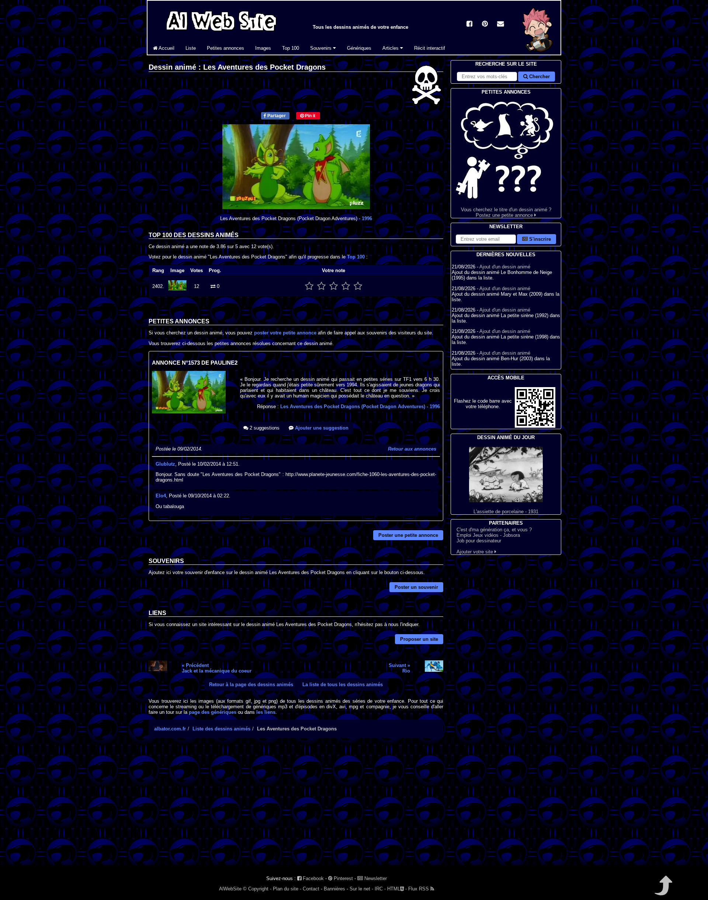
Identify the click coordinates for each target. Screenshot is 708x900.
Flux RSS (419, 889)
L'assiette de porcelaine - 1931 (505, 511)
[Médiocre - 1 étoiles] (309, 286)
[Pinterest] (484, 24)
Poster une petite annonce (408, 535)
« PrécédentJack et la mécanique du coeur (216, 668)
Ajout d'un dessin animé (504, 267)
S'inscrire (539, 239)
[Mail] (500, 24)
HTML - (397, 889)
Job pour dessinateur (479, 540)
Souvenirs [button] (321, 48)
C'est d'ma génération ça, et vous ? (494, 529)
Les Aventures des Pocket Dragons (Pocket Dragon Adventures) (360, 406)
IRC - (380, 889)
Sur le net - (361, 889)
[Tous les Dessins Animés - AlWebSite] (221, 32)
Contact (311, 889)
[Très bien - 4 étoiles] (346, 286)
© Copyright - (257, 889)
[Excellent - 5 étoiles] (358, 286)
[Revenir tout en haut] (663, 890)
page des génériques (212, 712)
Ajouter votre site (475, 552)
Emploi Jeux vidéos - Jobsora (488, 535)
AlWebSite (230, 889)
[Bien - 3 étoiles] (333, 286)
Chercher (539, 76)
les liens (265, 712)
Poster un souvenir (416, 587)
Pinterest (342, 878)
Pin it (309, 115)
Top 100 (290, 48)
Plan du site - (287, 889)
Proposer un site (419, 639)
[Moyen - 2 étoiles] (321, 286)
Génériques (359, 48)
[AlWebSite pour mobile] (535, 426)
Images (263, 48)
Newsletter (375, 878)
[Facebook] (469, 24)
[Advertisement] (296, 807)
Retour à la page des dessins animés (251, 684)
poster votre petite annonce (285, 333)
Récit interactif (429, 48)
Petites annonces (225, 48)
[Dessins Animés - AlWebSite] (538, 53)
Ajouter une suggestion (321, 428)
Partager (276, 115)
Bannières (334, 889)
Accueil (165, 48)
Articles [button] (391, 48)
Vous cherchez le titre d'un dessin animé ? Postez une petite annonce (506, 212)
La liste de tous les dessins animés (342, 684)
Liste (190, 48)
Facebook (312, 878)
